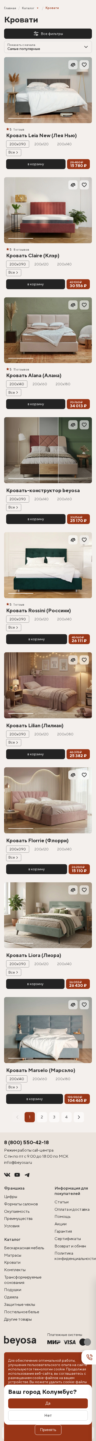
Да (48, 1403)
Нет (48, 1415)
